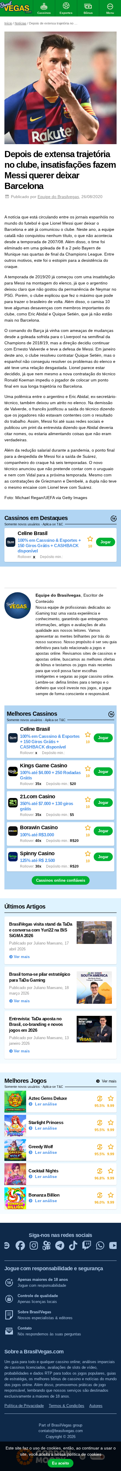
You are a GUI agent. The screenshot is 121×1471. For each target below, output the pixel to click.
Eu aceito (60, 1463)
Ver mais (109, 1081)
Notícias (20, 23)
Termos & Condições (66, 1405)
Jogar (105, 542)
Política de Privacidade (24, 1405)
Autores (95, 1405)
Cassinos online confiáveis (60, 880)
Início (8, 23)
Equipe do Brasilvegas (58, 196)
